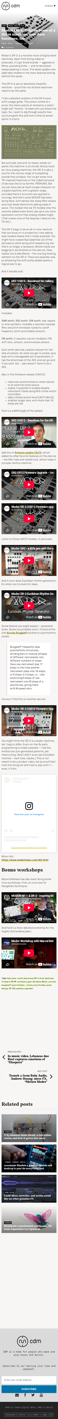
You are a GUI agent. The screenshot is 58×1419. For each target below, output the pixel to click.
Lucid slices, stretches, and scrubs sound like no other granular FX (27, 1197)
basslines (29, 978)
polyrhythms (39, 985)
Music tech (13, 26)
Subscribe (29, 1389)
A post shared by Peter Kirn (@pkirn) (29, 847)
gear (30, 981)
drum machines (46, 978)
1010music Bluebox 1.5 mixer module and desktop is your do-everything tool (28, 1167)
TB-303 (12, 988)
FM (12, 981)
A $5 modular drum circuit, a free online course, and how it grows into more (27, 1136)
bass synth (17, 978)
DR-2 (36, 978)
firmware (6, 981)
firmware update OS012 (28, 453)
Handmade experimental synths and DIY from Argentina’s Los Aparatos (28, 1227)
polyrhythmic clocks (22, 985)
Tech (22, 26)
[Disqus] (29, 1279)
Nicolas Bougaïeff (17, 633)
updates (20, 988)
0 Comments (9, 48)
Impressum (10, 1414)
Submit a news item (42, 1414)
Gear (4, 26)
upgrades (28, 988)
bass (9, 978)
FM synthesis (20, 981)
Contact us (24, 1414)
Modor (45, 981)
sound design (9, 1192)
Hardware (37, 981)
